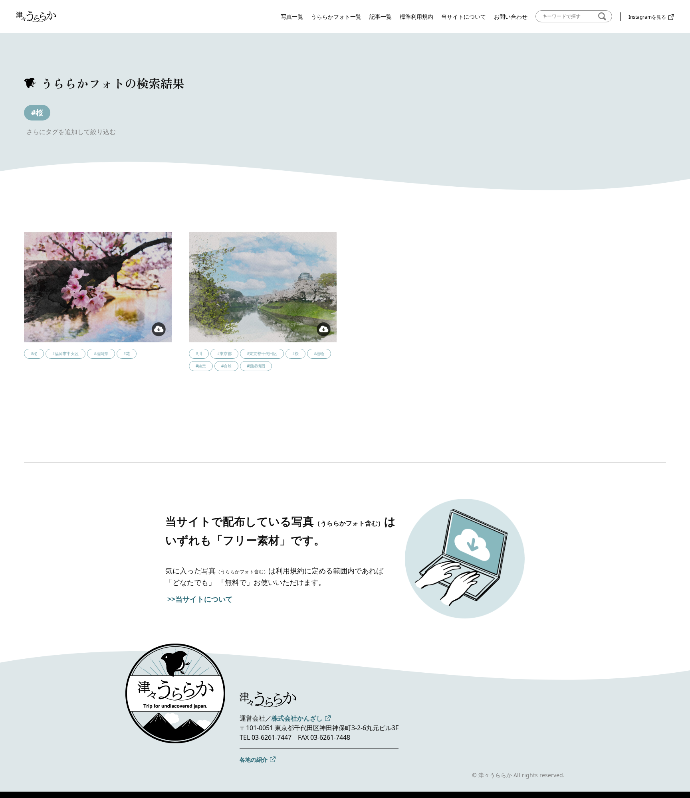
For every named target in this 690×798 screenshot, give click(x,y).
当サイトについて (463, 16)
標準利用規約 (416, 16)
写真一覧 (292, 16)
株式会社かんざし (297, 718)
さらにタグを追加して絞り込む (71, 131)
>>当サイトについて (200, 599)
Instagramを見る (647, 17)
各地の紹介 (254, 759)
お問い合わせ (510, 16)
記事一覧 (380, 16)
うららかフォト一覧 (336, 16)
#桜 (37, 112)
